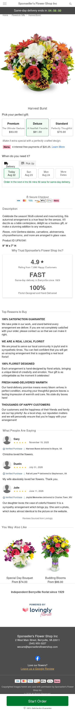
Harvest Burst (33, 448)
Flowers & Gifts (18, 15)
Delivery (10, 165)
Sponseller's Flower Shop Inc (37, 3)
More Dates (63, 173)
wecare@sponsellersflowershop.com (37, 646)
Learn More (58, 147)
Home (5, 15)
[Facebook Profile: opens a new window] (37, 658)
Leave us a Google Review (37, 669)
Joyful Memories (34, 497)
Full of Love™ (32, 473)
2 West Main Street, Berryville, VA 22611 (37, 640)
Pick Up (30, 163)
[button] (68, 703)
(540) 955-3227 (37, 643)
